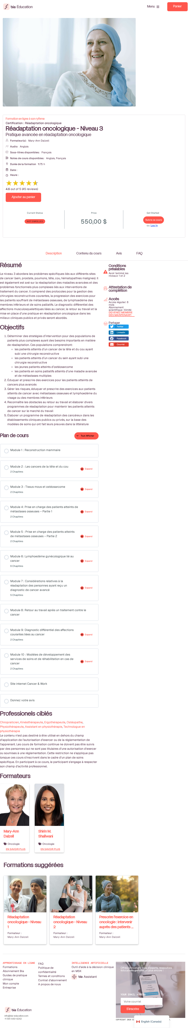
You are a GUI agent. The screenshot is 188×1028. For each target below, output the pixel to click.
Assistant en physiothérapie (43, 727)
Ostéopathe (75, 722)
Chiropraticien (9, 722)
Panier (177, 6)
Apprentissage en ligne (19, 962)
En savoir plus (16, 849)
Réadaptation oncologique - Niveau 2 (70, 922)
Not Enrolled (35, 221)
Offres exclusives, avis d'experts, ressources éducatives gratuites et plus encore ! (146, 969)
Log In (154, 225)
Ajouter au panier (23, 197)
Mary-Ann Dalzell (38, 140)
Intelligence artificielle (90, 962)
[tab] (53, 254)
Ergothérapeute (54, 722)
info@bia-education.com (16, 1016)
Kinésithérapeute (31, 722)
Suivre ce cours (153, 219)
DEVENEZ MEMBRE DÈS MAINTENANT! (121, 314)
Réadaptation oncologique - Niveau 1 (24, 922)
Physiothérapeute (12, 727)
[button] (119, 327)
